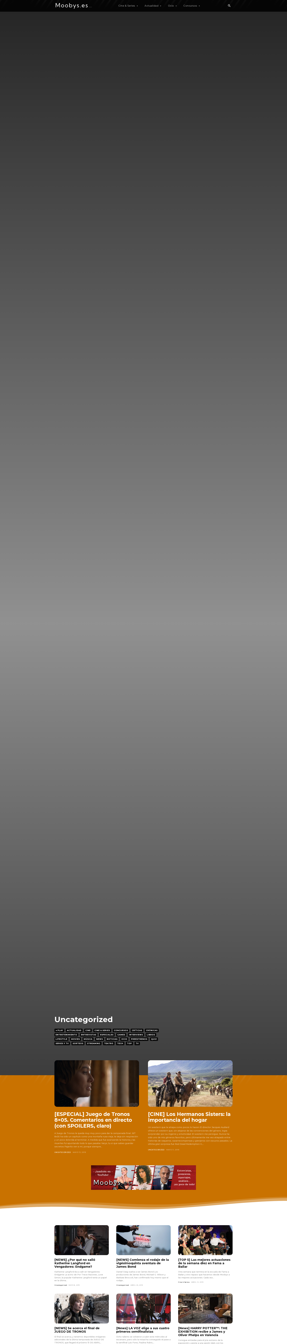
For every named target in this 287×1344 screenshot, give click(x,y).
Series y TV (62, 1043)
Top (129, 1043)
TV (137, 1043)
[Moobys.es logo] (73, 5)
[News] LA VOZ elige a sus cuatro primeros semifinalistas (142, 1329)
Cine (88, 1030)
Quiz (154, 1039)
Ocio (124, 1039)
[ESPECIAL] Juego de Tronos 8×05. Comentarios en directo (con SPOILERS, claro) (93, 1120)
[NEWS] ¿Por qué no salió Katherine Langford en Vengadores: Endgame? (74, 1263)
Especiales (106, 1035)
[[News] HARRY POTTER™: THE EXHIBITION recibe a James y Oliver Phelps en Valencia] (205, 1308)
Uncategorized (62, 1152)
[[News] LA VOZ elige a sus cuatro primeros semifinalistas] (143, 1308)
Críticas (137, 1030)
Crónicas (152, 1030)
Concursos (121, 1030)
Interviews (136, 1035)
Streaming (93, 1043)
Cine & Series (102, 1030)
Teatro (108, 1043)
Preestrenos (139, 1039)
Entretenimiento (66, 1035)
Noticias (112, 1039)
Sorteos (78, 1043)
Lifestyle (61, 1039)
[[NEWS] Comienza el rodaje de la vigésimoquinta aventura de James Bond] (143, 1240)
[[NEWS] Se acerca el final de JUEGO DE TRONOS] (81, 1308)
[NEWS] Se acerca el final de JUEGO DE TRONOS (77, 1329)
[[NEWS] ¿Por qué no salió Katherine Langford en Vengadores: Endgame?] (81, 1240)
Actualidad (74, 1030)
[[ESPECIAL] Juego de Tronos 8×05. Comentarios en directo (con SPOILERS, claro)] (96, 1083)
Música (88, 1039)
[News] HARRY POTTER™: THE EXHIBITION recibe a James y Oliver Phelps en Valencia (203, 1331)
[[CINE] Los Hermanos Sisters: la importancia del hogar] (190, 1083)
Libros (151, 1035)
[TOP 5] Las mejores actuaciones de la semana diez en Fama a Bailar (204, 1263)
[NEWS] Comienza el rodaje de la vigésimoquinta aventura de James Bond (142, 1263)
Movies (75, 1039)
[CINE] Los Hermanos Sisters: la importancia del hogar (189, 1117)
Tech (120, 1043)
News (99, 1039)
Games (121, 1035)
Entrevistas (88, 1035)
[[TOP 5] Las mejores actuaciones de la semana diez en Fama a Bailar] (205, 1240)
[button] (229, 6)
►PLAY (59, 1030)
